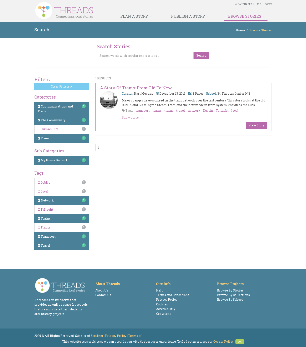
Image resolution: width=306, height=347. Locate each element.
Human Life (49, 129)
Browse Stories (244, 16)
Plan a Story (134, 16)
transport (143, 110)
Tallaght (46, 209)
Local (44, 191)
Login (268, 4)
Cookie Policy (223, 341)
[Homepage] (107, 10)
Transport (48, 236)
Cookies (162, 304)
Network (47, 200)
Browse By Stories (230, 290)
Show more (130, 117)
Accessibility (165, 309)
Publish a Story (188, 16)
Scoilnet (97, 336)
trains (168, 110)
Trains (45, 218)
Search (201, 55)
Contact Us (103, 295)
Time (44, 138)
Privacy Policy (166, 299)
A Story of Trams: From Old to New (136, 87)
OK (239, 341)
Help (258, 4)
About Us (101, 290)
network (194, 110)
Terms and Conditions (172, 295)
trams (157, 110)
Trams (45, 227)
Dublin (45, 182)
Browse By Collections (233, 295)
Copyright (163, 314)
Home (240, 30)
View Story (257, 125)
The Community (52, 120)
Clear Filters (60, 86)
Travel (45, 245)
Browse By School (230, 299)
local (235, 110)
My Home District (53, 160)
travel (180, 110)
